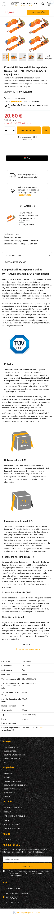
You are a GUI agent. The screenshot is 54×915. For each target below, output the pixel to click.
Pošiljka (7, 812)
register (8, 773)
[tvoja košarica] (49, 4)
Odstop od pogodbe (12, 829)
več (41, 727)
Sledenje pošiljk (11, 751)
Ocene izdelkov (13, 255)
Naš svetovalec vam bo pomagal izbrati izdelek (28, 191)
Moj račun (8, 767)
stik (5, 762)
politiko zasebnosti (12, 824)
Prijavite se (27, 866)
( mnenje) (35, 101)
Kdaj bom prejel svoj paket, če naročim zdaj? (28, 175)
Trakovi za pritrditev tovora (29, 649)
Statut (7, 820)
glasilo (7, 796)
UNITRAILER (20, 98)
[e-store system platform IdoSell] (27, 912)
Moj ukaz (8, 741)
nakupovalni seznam (12, 781)
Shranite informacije (13, 807)
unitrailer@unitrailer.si (17, 893)
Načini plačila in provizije (14, 816)
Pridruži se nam (11, 845)
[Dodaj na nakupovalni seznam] (46, 130)
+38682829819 (24, 194)
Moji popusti (9, 793)
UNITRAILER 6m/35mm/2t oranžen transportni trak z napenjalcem (28, 216)
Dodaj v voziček (29, 130)
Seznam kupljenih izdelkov (15, 785)
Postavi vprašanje (15, 262)
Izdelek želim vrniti (12, 759)
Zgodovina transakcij (13, 789)
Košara (7, 777)
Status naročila (11, 747)
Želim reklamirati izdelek (14, 755)
